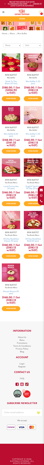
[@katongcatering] (22, 384)
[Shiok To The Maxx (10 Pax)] (11, 62)
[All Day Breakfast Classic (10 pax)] (11, 220)
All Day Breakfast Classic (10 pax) (11, 240)
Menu (12, 34)
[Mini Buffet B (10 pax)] (11, 115)
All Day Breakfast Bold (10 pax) (33, 240)
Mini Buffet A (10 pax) (33, 83)
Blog (22, 352)
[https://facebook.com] (17, 384)
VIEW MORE (11, 98)
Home (4, 34)
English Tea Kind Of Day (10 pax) (33, 188)
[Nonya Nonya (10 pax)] (11, 272)
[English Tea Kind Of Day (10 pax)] (33, 167)
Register (22, 367)
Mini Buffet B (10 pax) (11, 135)
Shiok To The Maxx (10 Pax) (11, 83)
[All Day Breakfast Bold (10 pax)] (33, 220)
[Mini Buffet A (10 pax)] (33, 62)
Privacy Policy (22, 349)
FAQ (22, 379)
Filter (22, 19)
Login (22, 364)
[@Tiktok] (26, 384)
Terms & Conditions (22, 346)
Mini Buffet (22, 34)
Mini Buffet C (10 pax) (33, 135)
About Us (22, 337)
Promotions (22, 343)
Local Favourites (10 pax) (11, 188)
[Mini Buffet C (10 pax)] (33, 115)
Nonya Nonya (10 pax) (11, 293)
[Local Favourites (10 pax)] (11, 167)
